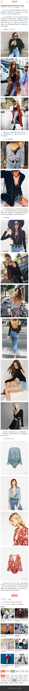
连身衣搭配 (3, 599)
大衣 (10, 29)
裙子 (16, 583)
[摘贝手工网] (14, 2)
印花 (5, 438)
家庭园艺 (24, 680)
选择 (5, 211)
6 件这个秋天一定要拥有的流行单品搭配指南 (13, 604)
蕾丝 (23, 19)
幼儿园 (16, 675)
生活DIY (16, 678)
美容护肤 (8, 671)
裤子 (12, 583)
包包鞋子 (22, 671)
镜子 (2, 586)
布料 (18, 17)
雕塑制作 (12, 678)
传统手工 (4, 680)
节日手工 (8, 675)
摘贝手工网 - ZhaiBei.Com (13, 688)
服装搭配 (17, 7)
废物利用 (3, 678)
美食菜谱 (19, 680)
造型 (4, 435)
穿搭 (25, 12)
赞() (15, 595)
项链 (24, 134)
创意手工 (21, 678)
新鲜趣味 (21, 682)
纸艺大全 (25, 675)
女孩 (24, 22)
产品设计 (16, 682)
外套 (14, 29)
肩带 (11, 14)
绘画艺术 (6, 682)
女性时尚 (14, 680)
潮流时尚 (17, 671)
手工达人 (9, 680)
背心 (6, 14)
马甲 (2, 433)
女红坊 (7, 678)
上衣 (11, 22)
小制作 (12, 675)
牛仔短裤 (19, 22)
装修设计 (11, 682)
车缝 (19, 586)
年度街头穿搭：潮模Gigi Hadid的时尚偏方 (13, 602)
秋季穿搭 (9, 599)
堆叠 (18, 134)
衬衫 (6, 139)
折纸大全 (20, 675)
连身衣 (9, 10)
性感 (12, 134)
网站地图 (19, 688)
